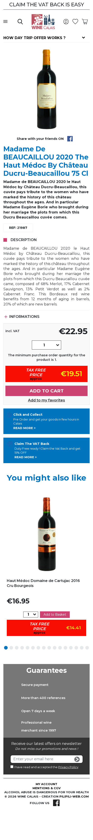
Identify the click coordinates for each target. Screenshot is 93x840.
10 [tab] (54, 648)
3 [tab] (17, 648)
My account (46, 784)
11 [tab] (60, 648)
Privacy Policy (68, 767)
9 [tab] (49, 648)
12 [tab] (65, 648)
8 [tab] (44, 648)
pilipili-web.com (74, 796)
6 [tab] (33, 648)
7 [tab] (38, 648)
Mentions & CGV (47, 788)
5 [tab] (27, 648)
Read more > (24, 428)
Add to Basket (55, 614)
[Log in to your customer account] (67, 21)
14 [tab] (76, 648)
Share (70, 138)
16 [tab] (87, 648)
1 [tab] (6, 648)
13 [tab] (71, 648)
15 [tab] (82, 648)
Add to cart (47, 391)
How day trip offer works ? (34, 38)
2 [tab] (11, 648)
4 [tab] (22, 648)
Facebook (56, 802)
